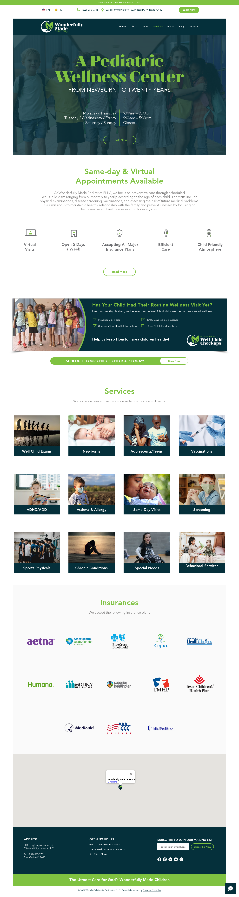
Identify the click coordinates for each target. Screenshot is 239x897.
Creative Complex (152, 890)
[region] (37, 430)
